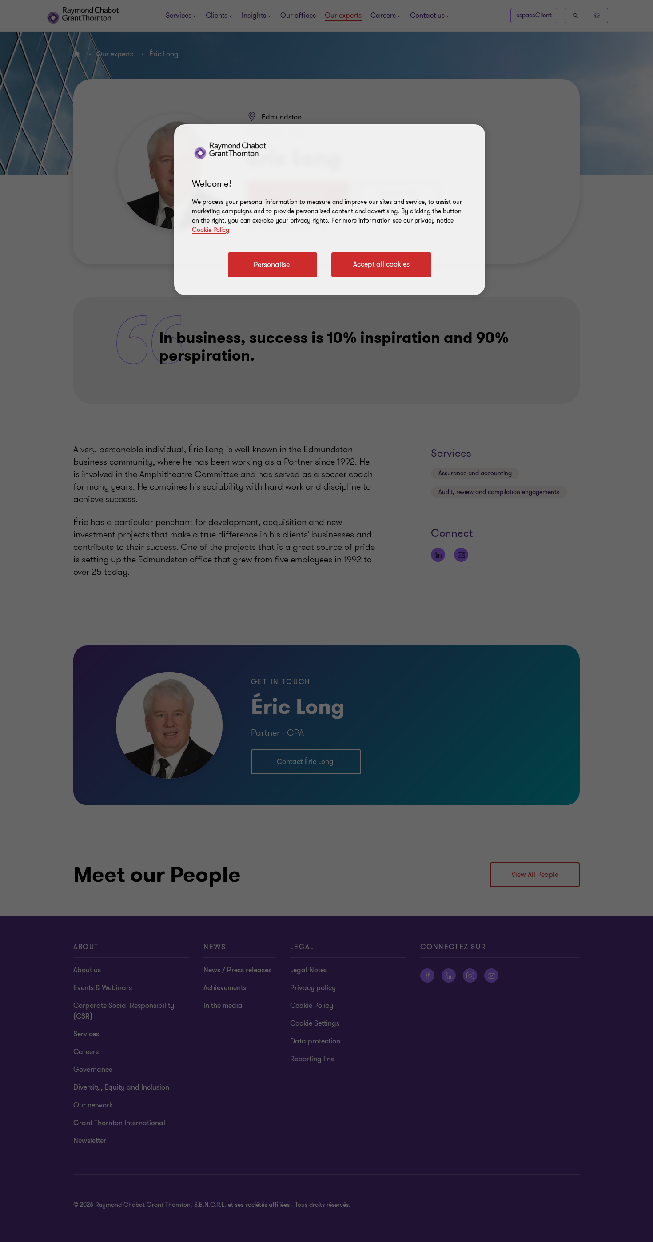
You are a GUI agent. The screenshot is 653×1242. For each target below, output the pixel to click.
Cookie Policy (210, 230)
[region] (329, 209)
